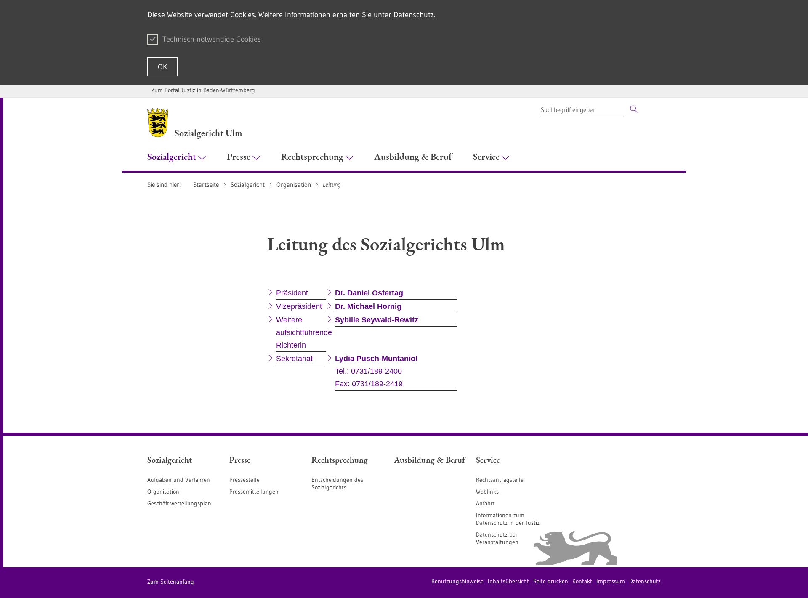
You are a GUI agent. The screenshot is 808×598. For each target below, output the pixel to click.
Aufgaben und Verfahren (178, 480)
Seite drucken (550, 581)
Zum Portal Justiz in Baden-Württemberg (203, 90)
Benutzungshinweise (457, 581)
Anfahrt (485, 503)
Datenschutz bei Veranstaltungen (497, 538)
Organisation (163, 491)
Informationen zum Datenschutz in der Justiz (508, 518)
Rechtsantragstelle (500, 480)
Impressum (610, 581)
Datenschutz (413, 14)
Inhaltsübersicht (508, 581)
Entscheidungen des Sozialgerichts (337, 483)
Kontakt (582, 581)
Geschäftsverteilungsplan (179, 503)
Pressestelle (244, 480)
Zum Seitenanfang (170, 581)
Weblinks (487, 491)
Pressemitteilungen (254, 491)
